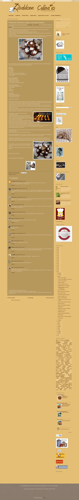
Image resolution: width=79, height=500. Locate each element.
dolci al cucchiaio (65, 361)
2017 (58, 262)
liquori (64, 365)
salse (65, 383)
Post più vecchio (50, 297)
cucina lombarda (58, 354)
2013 (58, 268)
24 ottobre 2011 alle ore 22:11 (20, 212)
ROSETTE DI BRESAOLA (66, 420)
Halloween (62, 364)
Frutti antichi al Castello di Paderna (64, 313)
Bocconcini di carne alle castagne (63, 291)
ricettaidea (61, 379)
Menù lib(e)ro (58, 366)
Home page (11, 15)
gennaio (59, 332)
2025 (58, 249)
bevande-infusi (64, 343)
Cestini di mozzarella (65, 412)
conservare (64, 349)
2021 (58, 255)
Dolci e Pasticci (60, 419)
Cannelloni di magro (61, 282)
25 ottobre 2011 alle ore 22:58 (18, 261)
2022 (58, 254)
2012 (58, 270)
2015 (58, 265)
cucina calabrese (62, 351)
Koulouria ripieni (60, 314)
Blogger (44, 497)
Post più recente (11, 297)
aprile (59, 328)
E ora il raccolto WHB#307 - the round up (65, 279)
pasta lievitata (66, 370)
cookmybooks (66, 350)
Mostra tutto (70, 432)
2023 (58, 252)
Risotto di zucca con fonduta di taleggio (64, 316)
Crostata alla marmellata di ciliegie (63, 294)
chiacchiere (63, 346)
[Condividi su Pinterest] (26, 172)
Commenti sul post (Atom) (15, 300)
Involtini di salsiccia (61, 303)
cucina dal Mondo (65, 352)
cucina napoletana (67, 354)
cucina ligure (68, 353)
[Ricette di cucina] (59, 463)
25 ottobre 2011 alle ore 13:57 (21, 233)
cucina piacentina (59, 355)
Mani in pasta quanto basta (62, 411)
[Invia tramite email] (21, 172)
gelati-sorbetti (67, 363)
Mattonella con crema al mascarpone (64, 308)
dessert (62, 359)
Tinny (12, 204)
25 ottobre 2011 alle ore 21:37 (20, 254)
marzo (59, 329)
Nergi (68, 368)
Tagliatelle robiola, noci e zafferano (63, 285)
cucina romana (66, 356)
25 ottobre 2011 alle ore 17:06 (18, 240)
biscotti (59, 344)
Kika (12, 261)
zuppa (65, 389)
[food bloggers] (62, 468)
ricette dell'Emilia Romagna (63, 380)
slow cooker (63, 387)
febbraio (59, 331)
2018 (58, 260)
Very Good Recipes (59, 221)
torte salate (60, 388)
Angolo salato (33, 15)
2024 (58, 250)
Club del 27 (66, 348)
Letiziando (13, 181)
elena (14, 172)
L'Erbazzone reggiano (64, 186)
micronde (63, 367)
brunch (70, 344)
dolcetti (68, 359)
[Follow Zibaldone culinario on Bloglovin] (61, 114)
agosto (59, 321)
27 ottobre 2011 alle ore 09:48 (19, 267)
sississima (13, 212)
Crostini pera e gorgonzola (62, 280)
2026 (58, 247)
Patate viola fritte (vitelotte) (62, 297)
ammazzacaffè (66, 341)
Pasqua (68, 369)
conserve (70, 349)
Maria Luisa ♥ (13, 197)
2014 (58, 266)
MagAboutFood (69, 365)
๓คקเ (12, 267)
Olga (12, 240)
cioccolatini (58, 348)
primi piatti (62, 375)
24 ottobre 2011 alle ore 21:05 (20, 181)
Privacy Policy (25, 15)
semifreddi (57, 387)
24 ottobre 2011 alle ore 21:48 (19, 204)
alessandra (13, 233)
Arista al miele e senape (62, 277)
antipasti (58, 342)
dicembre (59, 273)
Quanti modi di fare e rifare (62, 403)
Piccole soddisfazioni (55, 15)
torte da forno (69, 387)
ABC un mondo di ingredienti (62, 340)
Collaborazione (58, 349)
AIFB (58, 428)
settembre (60, 320)
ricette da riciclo (68, 379)
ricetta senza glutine (64, 375)
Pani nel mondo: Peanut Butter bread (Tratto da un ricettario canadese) (66, 405)
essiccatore (58, 362)
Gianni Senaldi (14, 188)
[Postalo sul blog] (22, 172)
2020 (58, 257)
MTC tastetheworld (58, 368)
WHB (61, 389)
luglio (59, 323)
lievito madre (59, 365)
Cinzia (12, 218)
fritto (62, 363)
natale (63, 368)
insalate (66, 364)
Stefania (10, 27)
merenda (64, 366)
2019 (58, 258)
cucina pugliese (60, 356)
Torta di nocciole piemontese (65, 200)
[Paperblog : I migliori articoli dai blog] (59, 436)
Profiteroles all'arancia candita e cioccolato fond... (63, 288)
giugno (59, 324)
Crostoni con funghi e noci (62, 296)
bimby (70, 343)
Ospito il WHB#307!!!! (61, 289)
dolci (13, 174)
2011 (58, 271)
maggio (59, 326)
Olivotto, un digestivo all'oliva (63, 284)
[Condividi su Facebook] (25, 172)
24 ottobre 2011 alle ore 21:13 (22, 188)
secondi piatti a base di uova (65, 386)
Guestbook (17, 15)
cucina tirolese (69, 357)
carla (12, 225)
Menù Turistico (36, 24)
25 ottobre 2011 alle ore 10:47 (18, 225)
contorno (59, 350)
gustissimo (57, 364)
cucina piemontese (68, 355)
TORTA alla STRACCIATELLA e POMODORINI (65, 396)
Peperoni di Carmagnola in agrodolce (64, 305)
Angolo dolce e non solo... (43, 15)
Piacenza (57, 372)
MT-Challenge (30, 24)
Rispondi (12, 185)
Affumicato (57, 341)
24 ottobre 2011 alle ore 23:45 (19, 218)
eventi (62, 362)
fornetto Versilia (58, 363)
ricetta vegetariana (66, 378)
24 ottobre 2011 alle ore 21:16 (21, 197)
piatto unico (59, 373)
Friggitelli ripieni (60, 306)
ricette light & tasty (62, 381)
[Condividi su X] (23, 172)
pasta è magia (58, 370)
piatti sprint (64, 372)
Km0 (71, 364)
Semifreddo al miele (61, 311)
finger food (67, 362)
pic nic (67, 373)
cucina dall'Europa (59, 353)
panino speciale (62, 369)
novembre (60, 274)
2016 (58, 263)
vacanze (65, 388)
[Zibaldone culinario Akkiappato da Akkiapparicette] (60, 457)
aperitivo (66, 342)
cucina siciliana (61, 357)
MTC (15, 174)
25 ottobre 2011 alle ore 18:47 (20, 247)
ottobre (59, 276)
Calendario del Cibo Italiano (64, 345)
